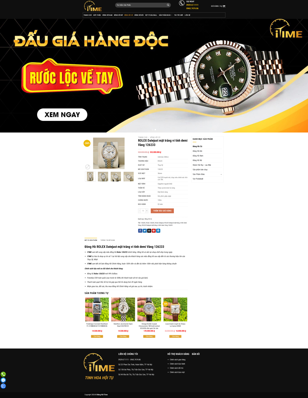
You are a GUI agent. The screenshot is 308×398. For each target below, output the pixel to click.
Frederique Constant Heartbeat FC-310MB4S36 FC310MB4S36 (97, 325)
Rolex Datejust (159, 223)
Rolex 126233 (150, 223)
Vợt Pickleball (151, 15)
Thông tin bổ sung (107, 240)
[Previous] (9, 75)
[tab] (91, 240)
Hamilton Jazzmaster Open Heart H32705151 (123, 325)
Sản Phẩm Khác (165, 15)
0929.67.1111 (123, 359)
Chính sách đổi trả (176, 368)
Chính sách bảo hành (177, 364)
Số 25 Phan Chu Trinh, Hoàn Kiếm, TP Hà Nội (135, 364)
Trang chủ (142, 137)
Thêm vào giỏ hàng (162, 211)
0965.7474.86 (135, 359)
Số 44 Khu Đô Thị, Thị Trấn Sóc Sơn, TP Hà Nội (136, 374)
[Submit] (168, 5)
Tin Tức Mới (178, 15)
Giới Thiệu (97, 15)
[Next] (299, 75)
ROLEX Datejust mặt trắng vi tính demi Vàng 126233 (157, 225)
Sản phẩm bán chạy (200, 169)
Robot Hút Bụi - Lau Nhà (202, 165)
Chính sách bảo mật (177, 372)
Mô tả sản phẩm (91, 240)
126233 (143, 223)
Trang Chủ (87, 15)
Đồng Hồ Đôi (139, 15)
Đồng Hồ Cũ (128, 15)
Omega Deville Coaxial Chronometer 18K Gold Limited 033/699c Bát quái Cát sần (149, 326)
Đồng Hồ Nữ (118, 15)
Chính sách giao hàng (177, 359)
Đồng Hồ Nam (107, 15)
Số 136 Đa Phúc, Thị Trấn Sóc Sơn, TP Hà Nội (135, 369)
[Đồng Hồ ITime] (97, 6)
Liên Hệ (187, 15)
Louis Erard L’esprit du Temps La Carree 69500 (175, 325)
